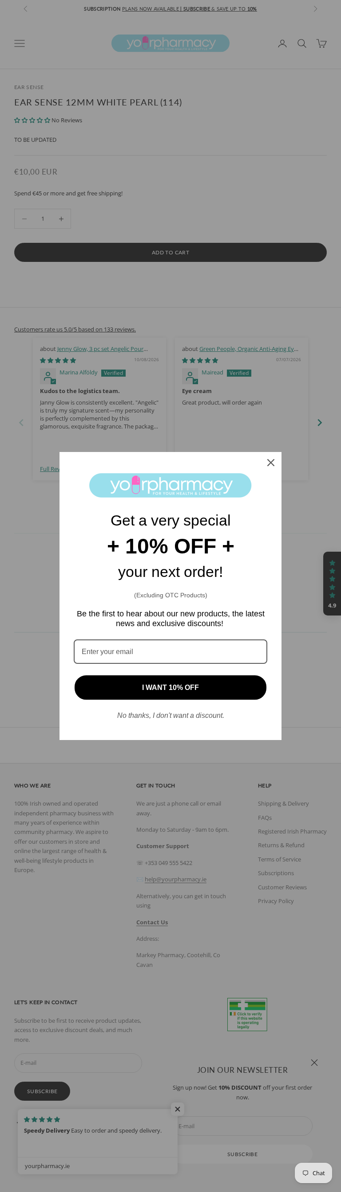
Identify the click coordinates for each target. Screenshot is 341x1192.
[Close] (271, 462)
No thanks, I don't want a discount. (170, 715)
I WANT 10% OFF (170, 687)
